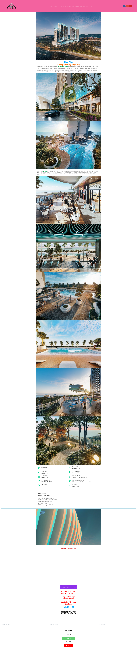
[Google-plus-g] (127, 6)
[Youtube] (130, 6)
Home (51, 6)
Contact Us (89, 6)
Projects (56, 6)
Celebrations (78, 6)
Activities (61, 6)
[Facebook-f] (124, 6)
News (84, 6)
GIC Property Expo (69, 6)
